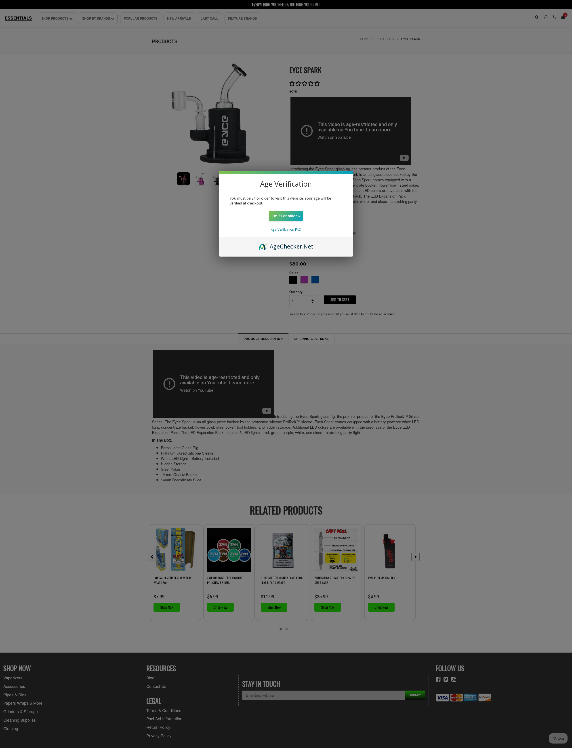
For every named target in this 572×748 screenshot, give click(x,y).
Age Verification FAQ (286, 229)
